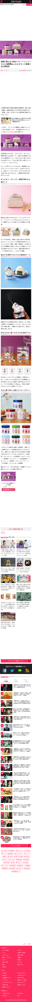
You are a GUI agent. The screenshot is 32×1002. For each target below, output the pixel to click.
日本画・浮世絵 (21, 952)
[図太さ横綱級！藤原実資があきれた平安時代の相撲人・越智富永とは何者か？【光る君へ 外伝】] (23, 597)
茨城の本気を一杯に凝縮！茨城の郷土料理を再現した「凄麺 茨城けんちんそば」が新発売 (21, 838)
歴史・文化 (20, 964)
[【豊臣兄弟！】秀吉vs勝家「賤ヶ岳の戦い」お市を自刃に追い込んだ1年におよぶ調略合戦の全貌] (6, 688)
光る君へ (20, 868)
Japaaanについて (22, 975)
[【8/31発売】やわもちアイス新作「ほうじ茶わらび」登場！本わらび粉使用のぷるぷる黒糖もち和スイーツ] (6, 791)
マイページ (5, 980)
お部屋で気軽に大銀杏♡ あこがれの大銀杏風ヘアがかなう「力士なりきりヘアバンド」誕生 (8, 552)
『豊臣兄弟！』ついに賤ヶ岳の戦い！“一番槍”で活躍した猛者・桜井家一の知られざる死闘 (22, 822)
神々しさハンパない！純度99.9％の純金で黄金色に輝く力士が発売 (8, 570)
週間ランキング (21, 985)
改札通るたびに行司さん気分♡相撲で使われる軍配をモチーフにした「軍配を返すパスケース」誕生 (23, 552)
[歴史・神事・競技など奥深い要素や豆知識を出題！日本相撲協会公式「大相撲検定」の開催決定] (23, 578)
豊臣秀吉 (13, 865)
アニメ (4, 853)
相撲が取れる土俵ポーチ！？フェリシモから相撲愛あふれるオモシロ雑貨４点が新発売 (16, 64)
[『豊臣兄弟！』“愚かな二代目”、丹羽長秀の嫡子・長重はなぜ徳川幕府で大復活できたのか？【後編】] (6, 696)
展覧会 (28, 865)
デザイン (20, 862)
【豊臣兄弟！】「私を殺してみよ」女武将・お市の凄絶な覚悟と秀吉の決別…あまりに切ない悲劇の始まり (22, 758)
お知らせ (4, 975)
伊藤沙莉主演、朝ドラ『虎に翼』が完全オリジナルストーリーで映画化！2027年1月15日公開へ (22, 726)
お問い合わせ (21, 977)
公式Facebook (4, 670)
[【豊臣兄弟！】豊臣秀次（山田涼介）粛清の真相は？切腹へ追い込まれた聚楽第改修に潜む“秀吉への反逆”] (6, 768)
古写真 (4, 967)
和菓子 (19, 959)
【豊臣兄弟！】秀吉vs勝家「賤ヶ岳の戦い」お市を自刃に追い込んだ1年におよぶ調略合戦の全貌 (22, 686)
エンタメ (20, 962)
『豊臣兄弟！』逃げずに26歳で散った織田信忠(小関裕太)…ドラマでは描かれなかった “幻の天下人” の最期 (22, 750)
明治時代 (27, 859)
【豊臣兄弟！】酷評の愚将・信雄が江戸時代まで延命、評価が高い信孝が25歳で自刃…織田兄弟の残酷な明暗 (21, 782)
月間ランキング (6, 987)
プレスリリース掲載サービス (15, 661)
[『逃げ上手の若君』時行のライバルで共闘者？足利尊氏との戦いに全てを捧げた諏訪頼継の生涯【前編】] (6, 776)
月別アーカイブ (21, 982)
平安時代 (28, 851)
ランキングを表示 (15, 845)
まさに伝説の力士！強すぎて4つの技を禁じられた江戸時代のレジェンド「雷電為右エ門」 (21, 119)
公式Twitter (12, 670)
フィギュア (5, 865)
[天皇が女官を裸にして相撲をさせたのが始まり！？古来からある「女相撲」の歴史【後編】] (8, 617)
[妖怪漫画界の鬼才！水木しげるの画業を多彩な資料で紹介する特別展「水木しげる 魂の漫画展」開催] (6, 744)
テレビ (5, 859)
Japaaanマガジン (22, 973)
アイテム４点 (12, 132)
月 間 (26, 680)
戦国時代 (12, 851)
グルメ (4, 959)
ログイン (24, 4)
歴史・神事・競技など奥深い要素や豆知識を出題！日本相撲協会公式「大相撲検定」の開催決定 (23, 587)
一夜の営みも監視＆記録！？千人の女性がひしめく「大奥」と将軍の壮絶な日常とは (21, 830)
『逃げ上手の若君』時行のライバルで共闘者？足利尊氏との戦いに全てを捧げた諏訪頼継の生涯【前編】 (21, 774)
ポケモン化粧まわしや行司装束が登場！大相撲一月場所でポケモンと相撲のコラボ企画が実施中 (8, 587)
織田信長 (20, 859)
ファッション (5, 955)
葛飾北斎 (27, 868)
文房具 (26, 862)
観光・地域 (5, 962)
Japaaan (16, 1)
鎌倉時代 (6, 868)
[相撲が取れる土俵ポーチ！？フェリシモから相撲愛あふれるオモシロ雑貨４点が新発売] (16, 50)
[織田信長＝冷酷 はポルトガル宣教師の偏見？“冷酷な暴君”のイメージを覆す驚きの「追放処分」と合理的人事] (6, 815)
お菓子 (10, 856)
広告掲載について (6, 977)
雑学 (5, 856)
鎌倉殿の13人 (16, 871)
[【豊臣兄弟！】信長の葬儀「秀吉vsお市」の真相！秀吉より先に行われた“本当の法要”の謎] (6, 720)
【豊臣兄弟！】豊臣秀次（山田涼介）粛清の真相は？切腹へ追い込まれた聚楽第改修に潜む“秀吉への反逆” (22, 766)
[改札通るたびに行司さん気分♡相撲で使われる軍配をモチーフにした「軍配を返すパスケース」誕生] (23, 544)
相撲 (4, 532)
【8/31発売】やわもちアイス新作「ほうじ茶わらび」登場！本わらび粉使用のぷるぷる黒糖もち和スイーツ (22, 790)
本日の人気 (5, 985)
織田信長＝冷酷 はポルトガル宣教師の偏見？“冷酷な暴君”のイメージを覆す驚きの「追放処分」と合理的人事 (22, 814)
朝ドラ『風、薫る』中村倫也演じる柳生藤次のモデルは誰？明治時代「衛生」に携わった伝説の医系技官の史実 (21, 710)
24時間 (6, 680)
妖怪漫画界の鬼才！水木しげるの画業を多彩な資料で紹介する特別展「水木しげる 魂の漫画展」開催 (21, 742)
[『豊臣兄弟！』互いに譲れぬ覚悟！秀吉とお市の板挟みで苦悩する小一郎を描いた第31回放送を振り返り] (6, 799)
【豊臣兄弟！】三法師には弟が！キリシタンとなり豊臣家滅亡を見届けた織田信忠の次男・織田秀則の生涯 (21, 702)
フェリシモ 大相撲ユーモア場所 (8, 484)
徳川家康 (7, 862)
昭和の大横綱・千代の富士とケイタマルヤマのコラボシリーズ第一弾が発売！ (23, 570)
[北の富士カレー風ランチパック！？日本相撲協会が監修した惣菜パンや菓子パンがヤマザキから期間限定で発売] (8, 597)
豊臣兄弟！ (21, 865)
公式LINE (20, 670)
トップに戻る (28, 944)
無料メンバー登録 (22, 980)
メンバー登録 (29, 4)
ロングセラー (19, 853)
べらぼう (12, 859)
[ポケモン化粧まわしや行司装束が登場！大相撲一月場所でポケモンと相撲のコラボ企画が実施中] (8, 578)
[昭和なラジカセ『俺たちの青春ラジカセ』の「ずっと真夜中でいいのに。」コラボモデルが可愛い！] (6, 736)
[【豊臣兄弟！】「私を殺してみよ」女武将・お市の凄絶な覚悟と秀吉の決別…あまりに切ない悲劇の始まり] (6, 760)
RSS (27, 670)
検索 (30, 1)
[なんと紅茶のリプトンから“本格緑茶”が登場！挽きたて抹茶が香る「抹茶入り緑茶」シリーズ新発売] (6, 807)
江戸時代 (5, 851)
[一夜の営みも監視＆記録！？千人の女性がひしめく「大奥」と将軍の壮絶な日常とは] (6, 831)
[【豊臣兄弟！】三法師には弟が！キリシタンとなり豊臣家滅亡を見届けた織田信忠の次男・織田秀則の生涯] (6, 704)
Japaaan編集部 (22, 70)
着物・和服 (20, 955)
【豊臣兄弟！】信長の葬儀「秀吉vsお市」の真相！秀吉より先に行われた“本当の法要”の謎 (22, 718)
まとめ (19, 950)
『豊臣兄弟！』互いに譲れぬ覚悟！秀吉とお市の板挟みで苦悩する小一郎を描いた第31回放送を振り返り (21, 798)
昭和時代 (13, 868)
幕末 (17, 856)
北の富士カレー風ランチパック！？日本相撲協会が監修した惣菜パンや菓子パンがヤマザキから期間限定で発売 (8, 606)
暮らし (4, 964)
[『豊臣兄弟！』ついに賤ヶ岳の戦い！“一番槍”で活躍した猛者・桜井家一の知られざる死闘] (6, 823)
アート (4, 952)
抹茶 (13, 862)
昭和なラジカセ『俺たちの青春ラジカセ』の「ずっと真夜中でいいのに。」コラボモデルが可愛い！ (21, 734)
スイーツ (28, 853)
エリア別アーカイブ (7, 982)
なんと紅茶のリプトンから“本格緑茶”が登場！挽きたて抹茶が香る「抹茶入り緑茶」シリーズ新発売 (22, 806)
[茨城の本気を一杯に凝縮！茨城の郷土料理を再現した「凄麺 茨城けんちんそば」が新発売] (6, 839)
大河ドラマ (20, 851)
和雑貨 (19, 957)
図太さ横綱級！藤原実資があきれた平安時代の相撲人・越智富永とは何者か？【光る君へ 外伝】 (23, 605)
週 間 (16, 680)
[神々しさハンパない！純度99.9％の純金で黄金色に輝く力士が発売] (8, 562)
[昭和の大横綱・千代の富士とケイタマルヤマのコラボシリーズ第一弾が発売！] (23, 562)
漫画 (22, 856)
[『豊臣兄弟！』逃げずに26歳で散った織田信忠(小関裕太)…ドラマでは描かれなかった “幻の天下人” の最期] (6, 752)
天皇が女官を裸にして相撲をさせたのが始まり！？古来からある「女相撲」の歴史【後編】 (8, 625)
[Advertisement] (16, 23)
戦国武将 (11, 853)
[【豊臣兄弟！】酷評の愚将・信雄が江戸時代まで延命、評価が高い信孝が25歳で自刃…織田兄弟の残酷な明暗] (6, 784)
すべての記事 (5, 950)
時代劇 (27, 856)
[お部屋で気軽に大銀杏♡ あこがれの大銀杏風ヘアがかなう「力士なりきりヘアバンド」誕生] (8, 544)
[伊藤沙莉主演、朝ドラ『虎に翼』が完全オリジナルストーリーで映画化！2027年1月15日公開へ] (6, 728)
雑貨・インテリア (5, 70)
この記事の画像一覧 (17, 529)
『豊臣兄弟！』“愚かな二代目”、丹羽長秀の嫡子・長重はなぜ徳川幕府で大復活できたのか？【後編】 (22, 694)
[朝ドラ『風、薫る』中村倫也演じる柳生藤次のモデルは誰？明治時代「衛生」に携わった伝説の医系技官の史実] (6, 712)
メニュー (1, 1)
